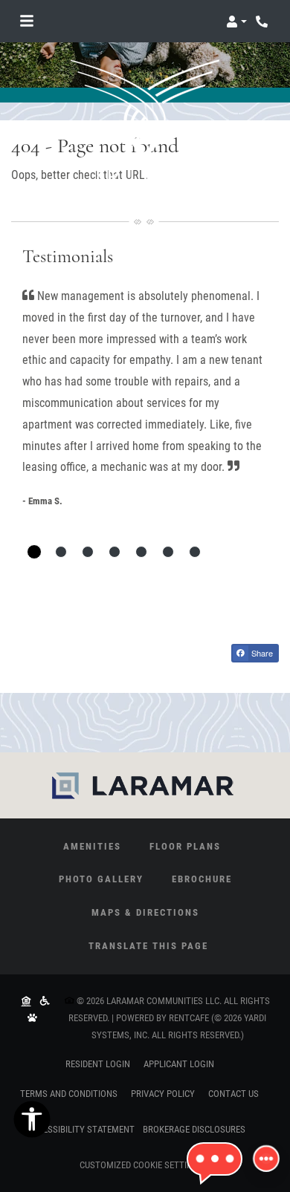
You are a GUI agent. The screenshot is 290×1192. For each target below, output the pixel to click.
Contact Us (233, 1093)
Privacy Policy (163, 1093)
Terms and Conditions (68, 1093)
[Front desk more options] (267, 1159)
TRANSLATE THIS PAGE (148, 945)
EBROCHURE (202, 879)
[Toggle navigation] (27, 21)
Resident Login (97, 1063)
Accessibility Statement (81, 1129)
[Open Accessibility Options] (32, 1122)
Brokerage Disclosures (194, 1129)
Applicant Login (179, 1063)
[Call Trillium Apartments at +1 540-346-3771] (263, 21)
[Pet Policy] (32, 1019)
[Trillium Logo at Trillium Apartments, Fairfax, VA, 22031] (145, 121)
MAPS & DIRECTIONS (145, 912)
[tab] (34, 551)
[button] (236, 21)
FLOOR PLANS (185, 846)
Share (261, 653)
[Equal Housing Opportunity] (26, 1001)
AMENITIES (92, 846)
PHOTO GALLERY (101, 879)
